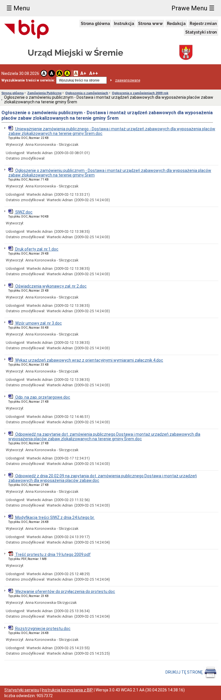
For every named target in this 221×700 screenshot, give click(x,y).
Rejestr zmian (203, 23)
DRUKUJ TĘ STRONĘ (184, 672)
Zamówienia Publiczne (44, 93)
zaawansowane (127, 80)
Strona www (150, 23)
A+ (83, 73)
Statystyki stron (201, 32)
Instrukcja (124, 23)
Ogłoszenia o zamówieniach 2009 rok (140, 93)
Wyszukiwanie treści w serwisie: (28, 80)
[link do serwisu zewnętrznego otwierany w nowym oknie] (26, 29)
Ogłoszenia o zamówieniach (86, 93)
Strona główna (95, 23)
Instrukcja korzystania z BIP (67, 690)
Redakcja (176, 23)
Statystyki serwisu (21, 690)
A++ (93, 73)
